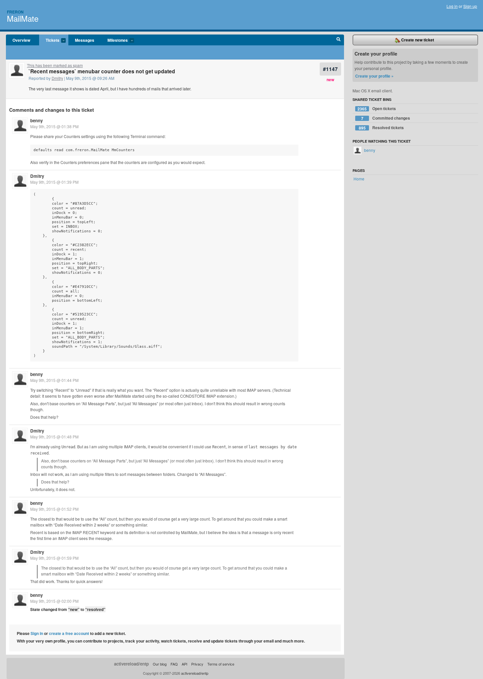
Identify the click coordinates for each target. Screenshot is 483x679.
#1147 (330, 69)
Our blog (160, 664)
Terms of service (220, 664)
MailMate (22, 18)
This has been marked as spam (55, 65)
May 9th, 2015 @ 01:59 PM (54, 558)
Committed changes (385, 118)
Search (338, 40)
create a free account (69, 633)
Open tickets (376, 108)
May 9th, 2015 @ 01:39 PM (54, 182)
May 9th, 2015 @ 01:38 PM (54, 126)
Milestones (114, 40)
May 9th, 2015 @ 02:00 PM (54, 601)
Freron (15, 12)
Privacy (197, 664)
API (184, 664)
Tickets (49, 40)
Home (359, 178)
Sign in (37, 633)
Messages (84, 40)
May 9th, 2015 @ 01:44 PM (54, 380)
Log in (452, 6)
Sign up (470, 6)
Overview (21, 40)
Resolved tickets (381, 128)
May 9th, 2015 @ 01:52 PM (54, 509)
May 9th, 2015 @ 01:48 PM (54, 436)
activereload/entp (131, 664)
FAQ (174, 664)
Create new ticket (417, 40)
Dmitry (57, 78)
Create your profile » (374, 76)
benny (36, 120)
